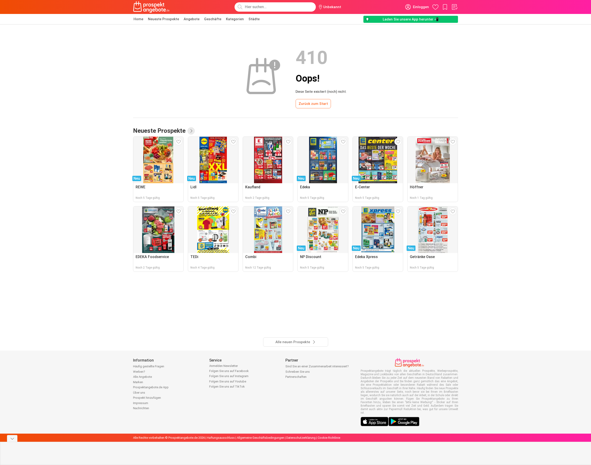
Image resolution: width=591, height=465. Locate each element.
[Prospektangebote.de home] (151, 7)
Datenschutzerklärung (301, 437)
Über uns (139, 392)
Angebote (191, 19)
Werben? (139, 371)
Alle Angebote (142, 377)
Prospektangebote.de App (151, 387)
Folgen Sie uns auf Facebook (229, 371)
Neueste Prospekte (163, 19)
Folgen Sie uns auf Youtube (227, 381)
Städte (254, 19)
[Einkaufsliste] (454, 7)
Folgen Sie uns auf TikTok (227, 386)
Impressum (140, 403)
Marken (138, 382)
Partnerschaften (296, 377)
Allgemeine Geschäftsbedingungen (260, 437)
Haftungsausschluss (221, 437)
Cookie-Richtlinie (329, 437)
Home (138, 19)
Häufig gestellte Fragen (148, 366)
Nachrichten (141, 408)
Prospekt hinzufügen (147, 397)
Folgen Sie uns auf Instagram (228, 376)
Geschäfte (212, 19)
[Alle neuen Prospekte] (191, 131)
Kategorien (235, 19)
